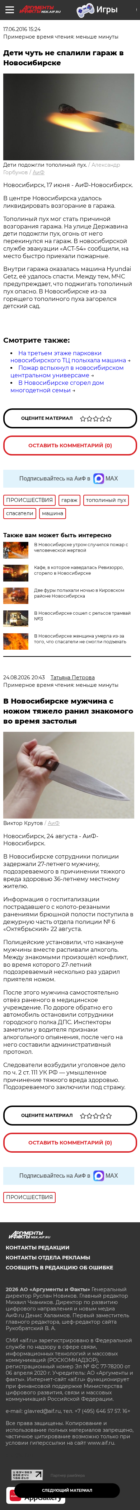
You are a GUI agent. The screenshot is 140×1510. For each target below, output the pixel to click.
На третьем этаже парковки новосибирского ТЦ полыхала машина (68, 357)
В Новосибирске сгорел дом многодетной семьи (57, 386)
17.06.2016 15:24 (22, 29)
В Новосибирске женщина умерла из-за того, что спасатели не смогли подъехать (80, 638)
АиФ (39, 172)
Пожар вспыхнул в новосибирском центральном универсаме (67, 371)
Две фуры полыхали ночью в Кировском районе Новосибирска (79, 593)
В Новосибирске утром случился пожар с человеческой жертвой (81, 547)
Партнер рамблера (68, 1475)
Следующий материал (67, 1490)
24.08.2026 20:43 (24, 677)
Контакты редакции (38, 1247)
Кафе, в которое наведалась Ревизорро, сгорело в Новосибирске (79, 570)
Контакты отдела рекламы (48, 1257)
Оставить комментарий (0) (70, 445)
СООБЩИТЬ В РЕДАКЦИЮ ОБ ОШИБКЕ (59, 1267)
